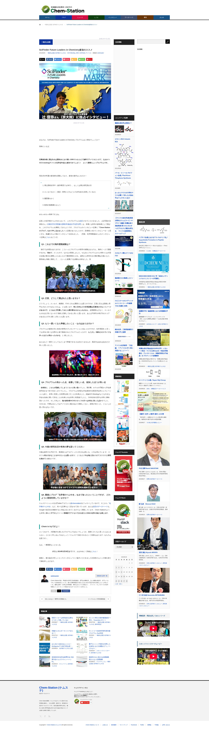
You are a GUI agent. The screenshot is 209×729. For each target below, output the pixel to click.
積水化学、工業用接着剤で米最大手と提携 (124, 331)
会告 (159, 324)
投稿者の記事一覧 (102, 576)
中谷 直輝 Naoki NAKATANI (148, 468)
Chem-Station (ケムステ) (53, 689)
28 (126, 581)
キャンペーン (63, 664)
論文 (71, 648)
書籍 (145, 17)
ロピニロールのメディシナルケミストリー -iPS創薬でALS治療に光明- (124, 303)
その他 (149, 422)
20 (124, 576)
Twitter (142, 725)
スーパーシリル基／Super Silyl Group (152, 380)
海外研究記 (98, 624)
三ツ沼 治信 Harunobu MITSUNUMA (152, 595)
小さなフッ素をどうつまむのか (124, 254)
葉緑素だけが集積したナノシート (124, 279)
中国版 (157, 725)
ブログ (64, 17)
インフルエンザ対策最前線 (96, 599)
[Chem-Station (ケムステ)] (63, 9)
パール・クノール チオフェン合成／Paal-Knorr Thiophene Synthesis (123, 175)
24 (116, 581)
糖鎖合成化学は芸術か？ (123, 123)
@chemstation (76, 503)
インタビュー (112, 17)
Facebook (65, 591)
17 (116, 576)
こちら (48, 237)
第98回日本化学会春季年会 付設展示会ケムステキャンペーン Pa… (63, 659)
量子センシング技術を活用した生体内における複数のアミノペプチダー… (99, 646)
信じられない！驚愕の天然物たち (55, 599)
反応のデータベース (100, 506)
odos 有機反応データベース (156, 251)
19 (121, 576)
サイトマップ (124, 725)
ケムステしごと (101, 661)
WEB (53, 591)
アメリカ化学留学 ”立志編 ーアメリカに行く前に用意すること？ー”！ (124, 347)
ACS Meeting (71, 53)
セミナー (155, 324)
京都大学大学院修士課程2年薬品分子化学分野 (64, 224)
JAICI (77, 53)
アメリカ (88, 53)
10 (116, 572)
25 (119, 581)
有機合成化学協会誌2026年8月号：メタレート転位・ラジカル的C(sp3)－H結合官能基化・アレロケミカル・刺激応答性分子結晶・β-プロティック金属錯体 (153, 352)
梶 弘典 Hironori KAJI (147, 504)
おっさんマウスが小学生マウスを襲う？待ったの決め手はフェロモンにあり (124, 195)
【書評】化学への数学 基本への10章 (151, 414)
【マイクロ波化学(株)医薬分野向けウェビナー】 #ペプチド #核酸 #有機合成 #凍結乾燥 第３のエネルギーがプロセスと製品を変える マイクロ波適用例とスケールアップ (124, 225)
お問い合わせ (166, 725)
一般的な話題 (51, 53)
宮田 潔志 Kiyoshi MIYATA (148, 552)
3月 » (120, 584)
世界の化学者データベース (154, 479)
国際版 (149, 725)
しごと (96, 17)
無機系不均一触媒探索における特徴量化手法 (153, 312)
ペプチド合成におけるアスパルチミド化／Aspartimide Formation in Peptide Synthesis (153, 240)
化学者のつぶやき (60, 53)
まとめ (162, 17)
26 (121, 581)
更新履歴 (113, 725)
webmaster (100, 53)
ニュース (80, 17)
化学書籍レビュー (156, 422)
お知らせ (105, 725)
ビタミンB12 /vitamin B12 (122, 140)
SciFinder (82, 53)
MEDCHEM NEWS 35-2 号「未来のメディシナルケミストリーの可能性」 (153, 277)
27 (124, 581)
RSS (49, 716)
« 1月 (116, 584)
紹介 (81, 221)
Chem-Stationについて (92, 725)
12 (121, 572)
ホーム (47, 17)
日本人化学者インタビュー (154, 563)
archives (149, 324)
